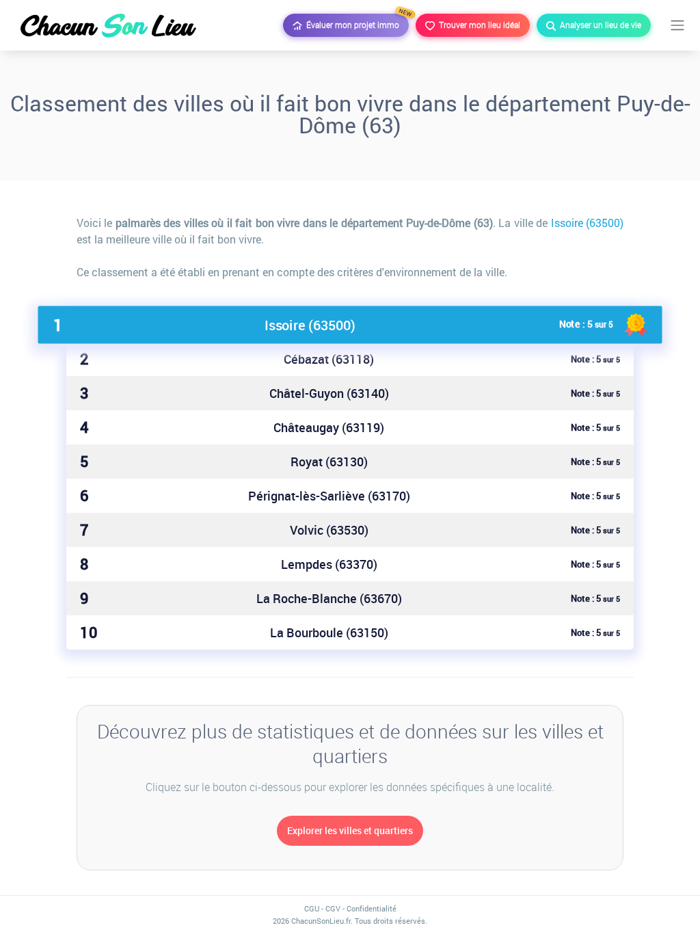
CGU (311, 908)
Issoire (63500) (587, 222)
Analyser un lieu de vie (598, 24)
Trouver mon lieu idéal (477, 24)
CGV (332, 908)
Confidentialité (371, 908)
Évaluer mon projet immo (355, 22)
